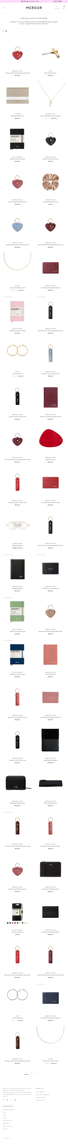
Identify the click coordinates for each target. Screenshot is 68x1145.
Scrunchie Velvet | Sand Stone (50, 202)
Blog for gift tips (40, 1097)
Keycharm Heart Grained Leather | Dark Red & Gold (50, 244)
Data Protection (7, 1121)
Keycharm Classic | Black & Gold (17, 416)
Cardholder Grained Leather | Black (50, 932)
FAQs (4, 1112)
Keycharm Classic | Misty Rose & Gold (17, 717)
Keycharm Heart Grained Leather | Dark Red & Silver (17, 459)
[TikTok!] (11, 1100)
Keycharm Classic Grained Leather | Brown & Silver (17, 1061)
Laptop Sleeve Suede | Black (51, 760)
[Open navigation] (3, 8)
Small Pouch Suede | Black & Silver (50, 889)
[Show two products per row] (3, 31)
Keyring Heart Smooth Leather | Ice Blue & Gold (17, 244)
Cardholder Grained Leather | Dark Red (50, 287)
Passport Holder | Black (17, 588)
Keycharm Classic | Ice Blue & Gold (50, 373)
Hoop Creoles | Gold (17, 373)
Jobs (4, 1115)
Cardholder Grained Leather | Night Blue (51, 1018)
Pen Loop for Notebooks (17, 932)
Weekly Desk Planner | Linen (17, 116)
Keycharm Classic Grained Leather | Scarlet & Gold (17, 975)
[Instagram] (3, 1100)
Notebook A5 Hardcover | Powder (17, 330)
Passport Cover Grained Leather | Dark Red (50, 416)
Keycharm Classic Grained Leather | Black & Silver (50, 330)
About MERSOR (40, 1092)
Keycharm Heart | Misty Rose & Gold (17, 202)
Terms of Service (8, 1126)
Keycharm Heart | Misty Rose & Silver (17, 889)
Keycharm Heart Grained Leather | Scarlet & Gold (17, 73)
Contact (5, 1129)
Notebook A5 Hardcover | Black (17, 159)
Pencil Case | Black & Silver (50, 803)
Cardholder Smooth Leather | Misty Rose (50, 717)
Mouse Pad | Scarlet (50, 459)
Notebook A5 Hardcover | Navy (17, 674)
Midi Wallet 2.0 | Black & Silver (17, 803)
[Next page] (41, 1073)
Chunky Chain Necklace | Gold (17, 287)
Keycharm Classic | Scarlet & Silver (17, 502)
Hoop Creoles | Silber (17, 1018)
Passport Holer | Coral (50, 674)
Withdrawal (6, 1123)
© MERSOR (7, 1138)
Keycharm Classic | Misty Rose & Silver (50, 846)
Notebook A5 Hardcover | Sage (17, 631)
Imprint (5, 1118)
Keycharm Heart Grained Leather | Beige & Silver (50, 631)
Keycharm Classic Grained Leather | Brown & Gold (17, 846)
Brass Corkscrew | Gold (50, 73)
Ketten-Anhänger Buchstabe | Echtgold (50, 116)
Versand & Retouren (9, 1110)
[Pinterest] (7, 1100)
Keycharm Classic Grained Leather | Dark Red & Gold (50, 975)
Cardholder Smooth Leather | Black (50, 588)
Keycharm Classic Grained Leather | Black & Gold (50, 545)
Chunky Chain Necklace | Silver (50, 1061)
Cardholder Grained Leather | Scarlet (50, 502)
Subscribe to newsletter (43, 1095)
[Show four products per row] (6, 31)
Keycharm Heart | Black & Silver (50, 159)
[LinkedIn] (15, 1100)
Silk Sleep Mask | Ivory (17, 545)
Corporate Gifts (40, 1100)
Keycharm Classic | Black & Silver (17, 760)
